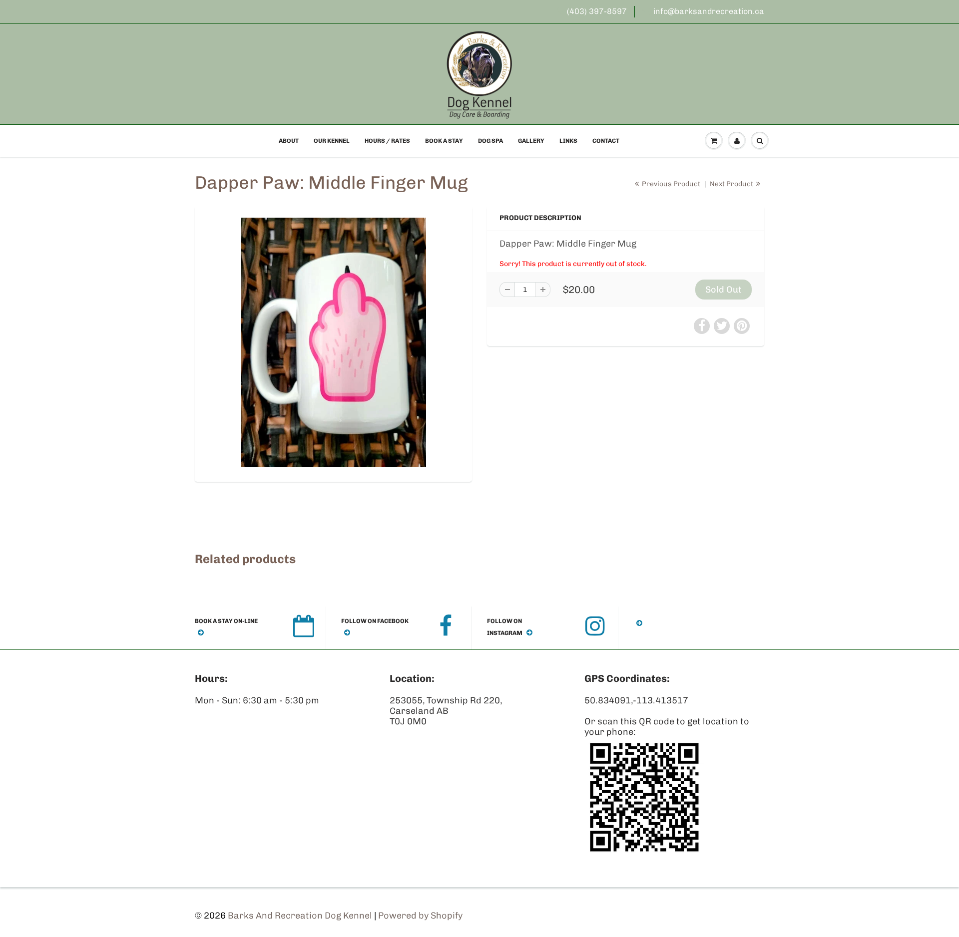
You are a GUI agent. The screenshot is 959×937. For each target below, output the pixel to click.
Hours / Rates (387, 140)
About (289, 140)
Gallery (531, 140)
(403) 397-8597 (597, 11)
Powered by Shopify (420, 915)
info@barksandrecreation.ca (708, 11)
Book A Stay (444, 140)
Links (568, 140)
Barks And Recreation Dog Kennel (300, 915)
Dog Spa (490, 140)
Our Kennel (332, 140)
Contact (605, 140)
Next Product (732, 184)
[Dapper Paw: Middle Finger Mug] (333, 342)
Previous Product (670, 184)
